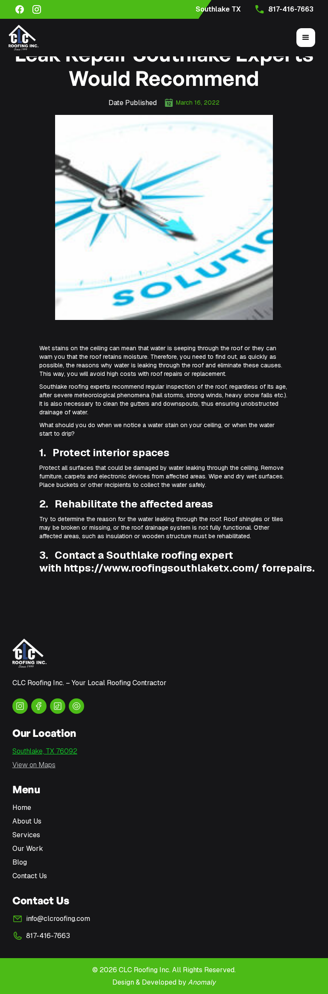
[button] (305, 37)
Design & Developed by (164, 982)
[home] (23, 37)
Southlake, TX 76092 (44, 751)
